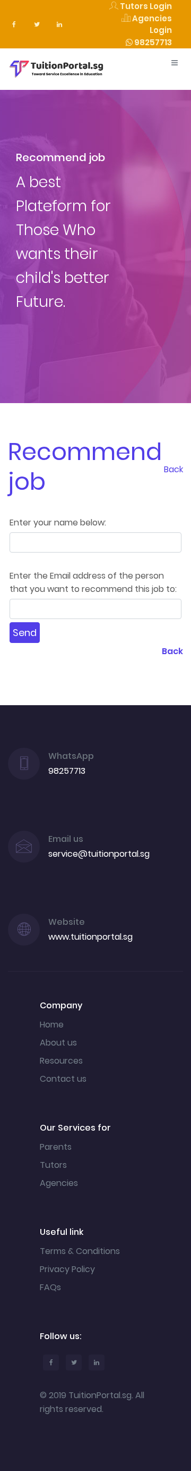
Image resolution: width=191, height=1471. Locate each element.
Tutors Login (145, 6)
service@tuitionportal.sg (99, 854)
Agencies (59, 1183)
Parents (56, 1147)
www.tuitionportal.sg (90, 937)
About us (58, 1043)
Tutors (53, 1165)
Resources (61, 1061)
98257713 (152, 42)
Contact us (63, 1079)
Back (173, 469)
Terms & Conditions (80, 1251)
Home (52, 1024)
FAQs (50, 1287)
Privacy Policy (67, 1269)
